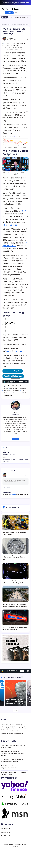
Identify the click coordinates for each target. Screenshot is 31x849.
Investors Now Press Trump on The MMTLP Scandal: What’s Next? (15, 701)
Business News (19, 385)
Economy (6, 388)
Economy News (13, 388)
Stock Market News (8, 395)
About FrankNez (6, 836)
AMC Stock (7, 24)
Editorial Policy (5, 832)
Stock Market (14, 392)
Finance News (23, 388)
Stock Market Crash (23, 392)
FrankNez (10, 475)
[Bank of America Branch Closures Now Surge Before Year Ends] (15, 617)
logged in (13, 494)
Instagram (18, 351)
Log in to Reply (7, 487)
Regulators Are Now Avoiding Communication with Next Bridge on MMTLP (13, 557)
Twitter (8, 351)
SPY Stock (6, 392)
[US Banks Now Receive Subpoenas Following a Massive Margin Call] (15, 571)
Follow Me (16, 438)
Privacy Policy (5, 828)
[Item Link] (15, 693)
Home (2, 24)
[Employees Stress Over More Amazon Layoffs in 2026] (15, 522)
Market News (16, 390)
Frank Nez (11, 38)
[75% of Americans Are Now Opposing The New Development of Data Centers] (15, 594)
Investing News (7, 390)
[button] (2, 12)
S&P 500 (23, 390)
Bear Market (11, 385)
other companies (9, 225)
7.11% (24, 211)
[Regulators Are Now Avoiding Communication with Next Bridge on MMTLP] (15, 546)
